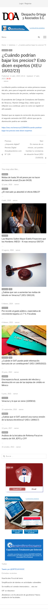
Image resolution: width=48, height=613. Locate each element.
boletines (5, 50)
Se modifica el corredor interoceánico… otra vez (19, 587)
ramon (6, 81)
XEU (10, 50)
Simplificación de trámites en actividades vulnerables (21, 582)
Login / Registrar (25, 4)
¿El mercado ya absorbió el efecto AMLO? (21, 192)
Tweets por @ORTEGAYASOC (13, 569)
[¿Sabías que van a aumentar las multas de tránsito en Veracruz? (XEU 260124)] (24, 255)
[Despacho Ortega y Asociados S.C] (24, 16)
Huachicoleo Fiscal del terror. (12, 578)
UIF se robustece (8, 591)
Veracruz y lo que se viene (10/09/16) (18, 401)
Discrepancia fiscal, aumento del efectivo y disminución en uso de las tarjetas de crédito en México (23, 382)
